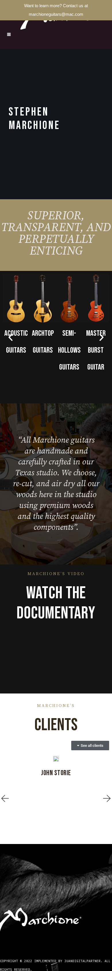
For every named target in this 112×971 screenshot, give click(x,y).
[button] (10, 337)
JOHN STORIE (56, 773)
